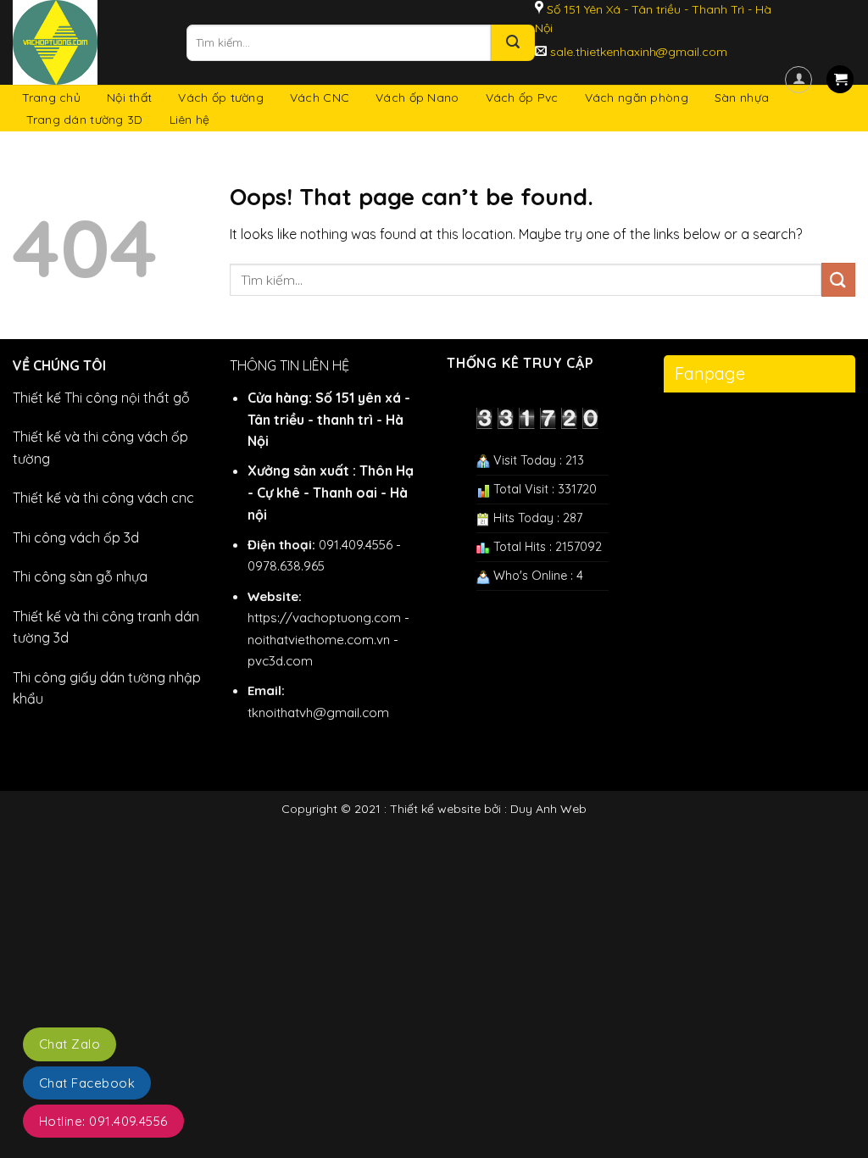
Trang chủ (51, 97)
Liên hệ (190, 119)
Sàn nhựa (742, 97)
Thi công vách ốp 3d (76, 537)
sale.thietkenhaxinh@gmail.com (637, 51)
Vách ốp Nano (417, 97)
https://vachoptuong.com (324, 618)
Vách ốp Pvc (522, 97)
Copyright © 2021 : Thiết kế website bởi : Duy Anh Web (434, 808)
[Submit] (838, 279)
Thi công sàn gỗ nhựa (80, 576)
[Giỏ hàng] (840, 79)
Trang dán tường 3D (84, 119)
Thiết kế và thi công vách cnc (103, 497)
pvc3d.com (280, 661)
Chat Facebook (87, 1083)
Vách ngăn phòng (636, 97)
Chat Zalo (69, 1044)
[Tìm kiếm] (513, 43)
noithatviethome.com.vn (319, 640)
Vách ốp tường (221, 97)
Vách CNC (319, 97)
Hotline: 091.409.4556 (103, 1121)
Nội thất (129, 97)
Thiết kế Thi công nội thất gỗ (101, 397)
